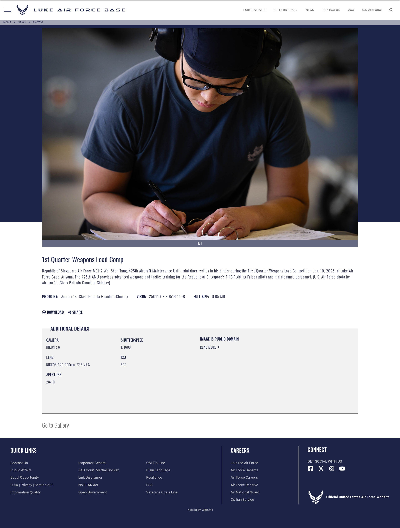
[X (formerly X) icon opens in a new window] (321, 468)
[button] (7, 10)
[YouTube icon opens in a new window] (342, 468)
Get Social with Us (325, 461)
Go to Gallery (55, 424)
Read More (209, 347)
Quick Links (23, 450)
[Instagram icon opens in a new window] (332, 468)
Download (55, 312)
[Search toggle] (392, 10)
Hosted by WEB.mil (200, 509)
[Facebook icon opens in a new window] (311, 468)
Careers (240, 450)
